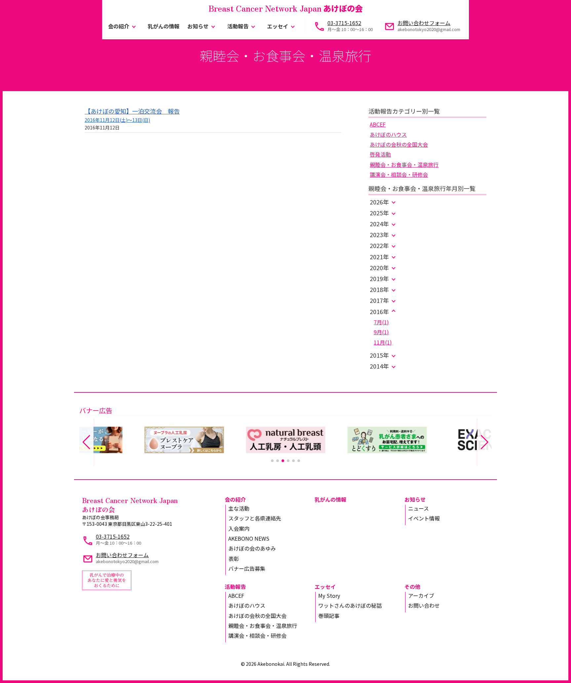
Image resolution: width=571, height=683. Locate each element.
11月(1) (383, 342)
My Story (329, 595)
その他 (412, 587)
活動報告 (237, 26)
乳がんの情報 (163, 26)
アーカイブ (421, 595)
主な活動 (238, 508)
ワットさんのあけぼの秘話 (350, 605)
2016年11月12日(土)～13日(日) (117, 120)
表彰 (233, 558)
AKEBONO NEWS (248, 538)
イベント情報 (424, 518)
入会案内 (238, 528)
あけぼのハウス (388, 134)
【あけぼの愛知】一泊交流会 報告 (132, 111)
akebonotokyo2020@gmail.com (429, 29)
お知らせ (198, 26)
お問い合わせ (424, 605)
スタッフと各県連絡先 (254, 518)
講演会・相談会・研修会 (399, 174)
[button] (272, 460)
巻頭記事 (328, 616)
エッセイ (277, 26)
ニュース (418, 508)
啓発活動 (380, 154)
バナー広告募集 (246, 568)
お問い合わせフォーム (424, 23)
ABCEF (378, 124)
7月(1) (381, 322)
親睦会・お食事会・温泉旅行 (404, 164)
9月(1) (381, 332)
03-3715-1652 (344, 23)
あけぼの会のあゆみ (252, 548)
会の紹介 (118, 26)
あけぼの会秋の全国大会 (399, 144)
